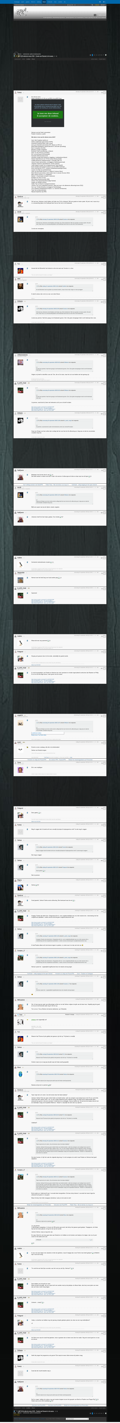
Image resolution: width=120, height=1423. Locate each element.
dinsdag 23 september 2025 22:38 (50, 219)
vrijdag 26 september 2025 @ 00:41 (84, 742)
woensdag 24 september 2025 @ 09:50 (84, 354)
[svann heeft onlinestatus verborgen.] (15, 743)
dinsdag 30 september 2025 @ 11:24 (83, 1133)
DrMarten (20, 301)
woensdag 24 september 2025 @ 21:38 (83, 556)
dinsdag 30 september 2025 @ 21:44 (83, 1263)
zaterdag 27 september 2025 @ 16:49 (83, 976)
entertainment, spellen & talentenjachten (32, 54)
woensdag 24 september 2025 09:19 (51, 362)
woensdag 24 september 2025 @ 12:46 (84, 382)
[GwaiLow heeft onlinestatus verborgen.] (15, 197)
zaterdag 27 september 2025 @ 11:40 (83, 910)
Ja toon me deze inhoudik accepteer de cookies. (48, 114)
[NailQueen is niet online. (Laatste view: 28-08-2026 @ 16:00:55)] (15, 470)
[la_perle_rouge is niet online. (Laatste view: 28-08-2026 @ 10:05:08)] (15, 383)
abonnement (17, 59)
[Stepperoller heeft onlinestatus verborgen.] (15, 573)
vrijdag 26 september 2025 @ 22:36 (84, 839)
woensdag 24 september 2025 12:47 (51, 494)
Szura (19, 762)
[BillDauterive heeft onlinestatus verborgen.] (15, 1000)
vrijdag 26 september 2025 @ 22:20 (84, 824)
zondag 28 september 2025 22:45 (50, 1054)
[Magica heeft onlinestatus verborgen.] (15, 881)
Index (15, 54)
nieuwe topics (102, 59)
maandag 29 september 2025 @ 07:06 (83, 1046)
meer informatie (47, 121)
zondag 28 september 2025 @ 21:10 (83, 1014)
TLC (18, 264)
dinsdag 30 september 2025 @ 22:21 (83, 1365)
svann (19, 742)
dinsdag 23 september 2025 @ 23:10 (84, 211)
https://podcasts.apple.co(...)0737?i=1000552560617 (43, 409)
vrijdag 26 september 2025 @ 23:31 (84, 879)
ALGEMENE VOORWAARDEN (31, 1419)
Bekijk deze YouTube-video (38, 734)
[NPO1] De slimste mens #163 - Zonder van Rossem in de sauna (35, 56)
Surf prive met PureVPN (60, 1205)
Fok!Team (46, 757)
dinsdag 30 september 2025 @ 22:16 (83, 1332)
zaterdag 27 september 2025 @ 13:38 (83, 949)
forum (44, 2)
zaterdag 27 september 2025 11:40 (50, 936)
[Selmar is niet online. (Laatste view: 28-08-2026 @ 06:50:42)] (15, 840)
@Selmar (33, 1019)
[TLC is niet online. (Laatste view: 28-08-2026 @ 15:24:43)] (15, 264)
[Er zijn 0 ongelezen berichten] (100, 2)
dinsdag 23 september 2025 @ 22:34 (84, 91)
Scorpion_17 (21, 950)
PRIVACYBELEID (18, 1419)
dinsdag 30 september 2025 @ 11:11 (83, 1089)
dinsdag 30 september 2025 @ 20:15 (83, 1207)
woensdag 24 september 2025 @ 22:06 (83, 572)
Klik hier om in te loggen (29, 4)
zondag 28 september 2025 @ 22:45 (83, 1031)
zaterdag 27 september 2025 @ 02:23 (83, 895)
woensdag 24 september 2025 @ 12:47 (84, 412)
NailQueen (20, 470)
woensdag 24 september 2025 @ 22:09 (83, 587)
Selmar (19, 840)
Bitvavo (33, 59)
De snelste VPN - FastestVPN (57, 759)
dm (64, 2)
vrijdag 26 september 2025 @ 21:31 (84, 762)
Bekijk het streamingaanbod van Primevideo (81, 759)
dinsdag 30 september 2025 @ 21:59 (83, 1297)
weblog (39, 2)
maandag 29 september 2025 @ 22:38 (83, 1066)
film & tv (33, 2)
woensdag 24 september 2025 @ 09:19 (84, 301)
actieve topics (94, 59)
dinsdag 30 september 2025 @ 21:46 (83, 1278)
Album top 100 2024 (35, 664)
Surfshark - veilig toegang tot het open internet (84, 484)
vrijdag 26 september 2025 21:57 (50, 867)
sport (22, 2)
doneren (97, 4)
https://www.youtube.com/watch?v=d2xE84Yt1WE (42, 406)
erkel (18, 278)
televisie (19, 54)
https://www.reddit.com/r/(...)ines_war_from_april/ (42, 410)
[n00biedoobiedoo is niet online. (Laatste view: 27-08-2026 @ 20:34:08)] (15, 355)
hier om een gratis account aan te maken (45, 4)
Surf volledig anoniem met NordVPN (33, 484)
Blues (19, 1067)
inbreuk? (103, 4)
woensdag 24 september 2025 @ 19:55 (83, 511)
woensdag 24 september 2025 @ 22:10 (83, 650)
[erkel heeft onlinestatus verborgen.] (15, 279)
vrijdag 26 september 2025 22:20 (50, 847)
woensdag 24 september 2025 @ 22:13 (83, 667)
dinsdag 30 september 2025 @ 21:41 (83, 1247)
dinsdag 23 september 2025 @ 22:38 (84, 196)
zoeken (60, 2)
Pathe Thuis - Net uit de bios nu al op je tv (57, 484)
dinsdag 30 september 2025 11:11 (50, 1140)
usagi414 (20, 715)
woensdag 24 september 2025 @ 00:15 (84, 263)
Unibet (23, 59)
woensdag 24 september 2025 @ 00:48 (84, 278)
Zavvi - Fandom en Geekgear (85, 973)
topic (71, 757)
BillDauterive (21, 1000)
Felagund (20, 651)
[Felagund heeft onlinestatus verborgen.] (15, 652)
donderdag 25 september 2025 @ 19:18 (83, 715)
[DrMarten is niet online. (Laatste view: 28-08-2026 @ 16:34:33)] (15, 302)
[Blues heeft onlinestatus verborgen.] (15, 1067)
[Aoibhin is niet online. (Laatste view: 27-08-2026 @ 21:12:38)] (15, 558)
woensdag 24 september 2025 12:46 (51, 420)
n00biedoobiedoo (22, 355)
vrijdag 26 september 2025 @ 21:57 (84, 807)
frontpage (17, 2)
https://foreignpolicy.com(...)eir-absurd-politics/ (41, 408)
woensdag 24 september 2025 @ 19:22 (83, 469)
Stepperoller (20, 572)
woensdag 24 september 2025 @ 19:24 (83, 487)
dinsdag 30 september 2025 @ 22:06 (83, 1314)
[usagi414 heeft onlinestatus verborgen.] (15, 716)
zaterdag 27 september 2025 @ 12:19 (83, 928)
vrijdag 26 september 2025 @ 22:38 (84, 859)
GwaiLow (20, 196)
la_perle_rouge (21, 383)
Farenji (19, 92)
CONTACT (43, 1419)
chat (55, 2)
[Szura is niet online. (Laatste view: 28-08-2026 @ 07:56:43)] (15, 763)
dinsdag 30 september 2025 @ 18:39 (83, 1169)
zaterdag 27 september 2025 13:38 (50, 983)
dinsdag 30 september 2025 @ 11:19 (83, 1107)
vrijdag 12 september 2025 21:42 (50, 286)
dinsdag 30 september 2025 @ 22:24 (83, 1381)
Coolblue (28, 59)
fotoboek (50, 2)
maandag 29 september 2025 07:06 (50, 1074)
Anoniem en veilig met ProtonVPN (37, 759)
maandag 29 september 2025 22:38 (50, 1215)
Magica (19, 880)
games (27, 2)
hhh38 (19, 212)
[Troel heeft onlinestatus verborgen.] (15, 1015)
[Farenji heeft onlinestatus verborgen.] (15, 92)
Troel (20, 1015)
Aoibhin (64, 286)
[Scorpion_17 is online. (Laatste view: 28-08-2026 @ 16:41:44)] (15, 951)
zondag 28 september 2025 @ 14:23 (83, 999)
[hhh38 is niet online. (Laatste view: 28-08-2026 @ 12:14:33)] (15, 212)
